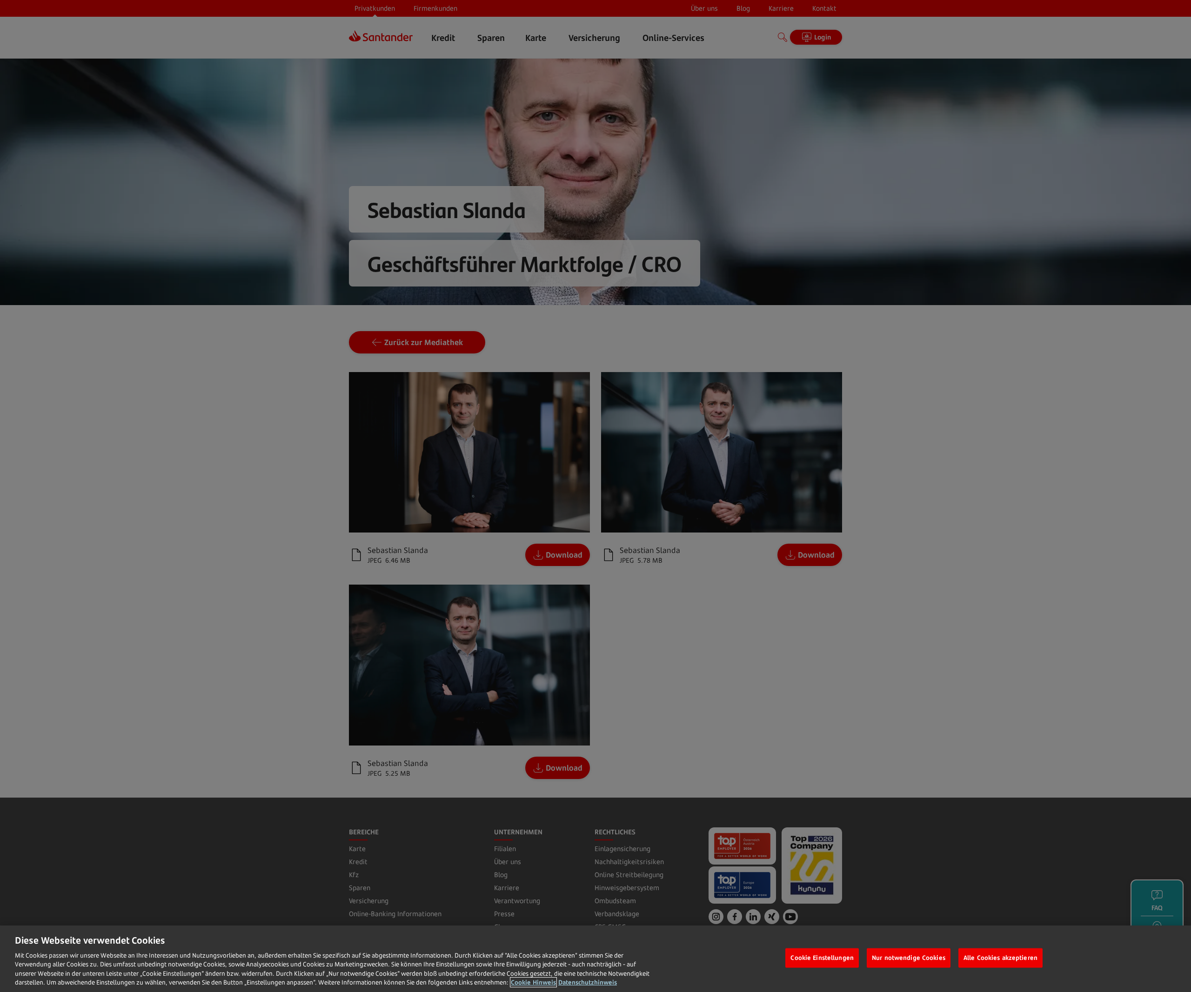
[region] (595, 958)
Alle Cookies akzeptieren (1000, 957)
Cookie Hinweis (533, 982)
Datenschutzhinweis (587, 982)
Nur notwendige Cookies (908, 957)
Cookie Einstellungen (822, 957)
